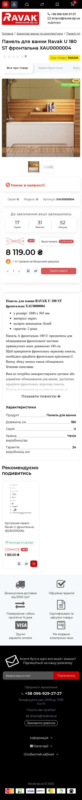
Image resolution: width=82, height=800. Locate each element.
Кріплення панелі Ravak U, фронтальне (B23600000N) (19, 527)
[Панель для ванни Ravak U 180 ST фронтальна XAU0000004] (41, 118)
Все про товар (17, 68)
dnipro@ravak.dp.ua (43, 716)
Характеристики (50, 68)
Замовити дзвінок (41, 723)
